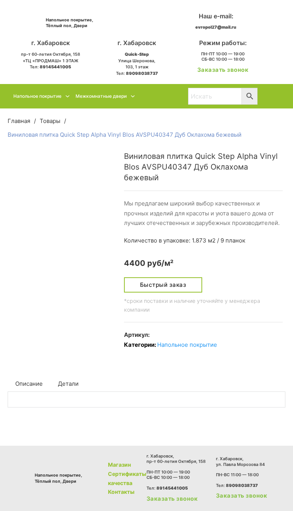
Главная (19, 121)
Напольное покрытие (37, 96)
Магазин (119, 464)
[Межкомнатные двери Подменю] (132, 96)
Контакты (121, 491)
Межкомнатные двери (101, 96)
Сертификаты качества (127, 478)
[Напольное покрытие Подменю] (67, 96)
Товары (50, 121)
